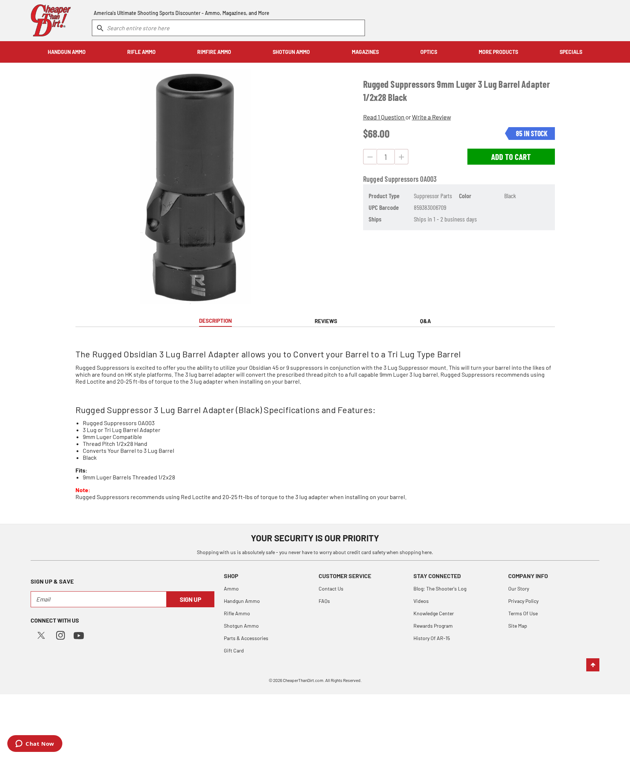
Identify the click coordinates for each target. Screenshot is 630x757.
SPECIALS (571, 52)
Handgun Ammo (242, 601)
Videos (421, 601)
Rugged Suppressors (391, 178)
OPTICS (428, 52)
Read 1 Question (384, 117)
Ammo (231, 588)
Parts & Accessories (246, 638)
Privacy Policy (523, 601)
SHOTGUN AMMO (291, 52)
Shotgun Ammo (241, 626)
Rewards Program (433, 626)
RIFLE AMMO (141, 52)
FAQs (324, 601)
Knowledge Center (433, 613)
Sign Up (190, 599)
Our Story (518, 588)
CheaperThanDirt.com (303, 680)
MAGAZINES (365, 52)
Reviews (326, 321)
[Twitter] (41, 634)
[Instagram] (60, 634)
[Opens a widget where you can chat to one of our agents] (34, 744)
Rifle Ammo (237, 613)
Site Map (517, 626)
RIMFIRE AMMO (214, 52)
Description (215, 320)
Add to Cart (511, 157)
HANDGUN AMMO (67, 52)
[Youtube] (79, 634)
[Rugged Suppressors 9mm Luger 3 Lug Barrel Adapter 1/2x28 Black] (195, 186)
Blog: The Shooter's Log (439, 588)
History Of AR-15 (431, 638)
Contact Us (331, 588)
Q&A (425, 321)
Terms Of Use (523, 613)
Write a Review (431, 117)
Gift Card (234, 650)
